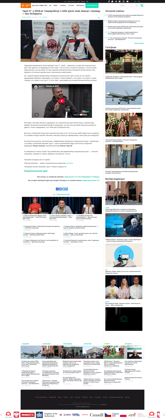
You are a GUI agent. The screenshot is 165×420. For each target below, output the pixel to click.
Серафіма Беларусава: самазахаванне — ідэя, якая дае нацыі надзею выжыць (86, 217)
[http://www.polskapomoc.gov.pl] (143, 415)
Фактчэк (83, 1)
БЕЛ (135, 1)
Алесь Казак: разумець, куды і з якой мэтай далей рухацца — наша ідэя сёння (61, 217)
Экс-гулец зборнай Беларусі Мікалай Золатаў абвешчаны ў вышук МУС (113, 380)
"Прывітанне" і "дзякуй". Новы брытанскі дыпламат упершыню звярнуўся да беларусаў (51, 383)
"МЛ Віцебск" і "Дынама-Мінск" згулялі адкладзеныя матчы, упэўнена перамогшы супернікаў (113, 363)
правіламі (104, 404)
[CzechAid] (103, 415)
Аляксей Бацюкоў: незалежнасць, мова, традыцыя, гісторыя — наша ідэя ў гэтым (81, 241)
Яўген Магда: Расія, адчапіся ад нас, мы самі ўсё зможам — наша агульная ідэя (80, 234)
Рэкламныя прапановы (116, 397)
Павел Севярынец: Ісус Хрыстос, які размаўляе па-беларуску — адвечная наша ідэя (41, 241)
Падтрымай (52, 397)
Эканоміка (67, 344)
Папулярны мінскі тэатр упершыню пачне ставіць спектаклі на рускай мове (91, 362)
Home (50, 5)
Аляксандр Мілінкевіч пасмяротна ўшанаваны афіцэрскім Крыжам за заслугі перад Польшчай (121, 210)
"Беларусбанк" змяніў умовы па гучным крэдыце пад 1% (72, 371)
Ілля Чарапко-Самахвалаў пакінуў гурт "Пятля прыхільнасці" (133, 362)
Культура (88, 344)
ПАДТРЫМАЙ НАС (92, 5)
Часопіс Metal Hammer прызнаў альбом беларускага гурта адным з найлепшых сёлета (92, 372)
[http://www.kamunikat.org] (67, 414)
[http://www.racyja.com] (52, 415)
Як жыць (63, 5)
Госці (65, 1)
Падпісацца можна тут (90, 180)
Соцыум (44, 17)
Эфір (87, 1)
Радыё (60, 397)
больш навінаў (139, 43)
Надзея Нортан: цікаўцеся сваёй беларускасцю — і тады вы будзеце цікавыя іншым (80, 227)
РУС (139, 1)
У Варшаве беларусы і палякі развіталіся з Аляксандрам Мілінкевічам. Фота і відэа (123, 33)
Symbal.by (69, 163)
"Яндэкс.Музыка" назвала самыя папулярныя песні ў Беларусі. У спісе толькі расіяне (92, 381)
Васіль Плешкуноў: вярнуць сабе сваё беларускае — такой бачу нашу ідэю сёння (34, 217)
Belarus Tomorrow (72, 1)
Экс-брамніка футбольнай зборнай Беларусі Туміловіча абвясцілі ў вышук (113, 372)
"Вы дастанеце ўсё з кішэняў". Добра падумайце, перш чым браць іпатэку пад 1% (72, 380)
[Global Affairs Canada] (88, 415)
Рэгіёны (66, 397)
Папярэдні (1, 415)
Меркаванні (80, 5)
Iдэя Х (78, 1)
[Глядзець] (99, 17)
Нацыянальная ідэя (35, 170)
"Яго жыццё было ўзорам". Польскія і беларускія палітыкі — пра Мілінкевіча (125, 38)
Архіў (71, 397)
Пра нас (127, 397)
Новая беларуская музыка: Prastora (133, 378)
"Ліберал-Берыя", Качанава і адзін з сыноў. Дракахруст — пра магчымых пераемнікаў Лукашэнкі (123, 240)
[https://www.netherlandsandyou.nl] (38, 415)
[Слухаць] (108, 301)
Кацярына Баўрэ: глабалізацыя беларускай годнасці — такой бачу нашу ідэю (41, 227)
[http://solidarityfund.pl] (128, 415)
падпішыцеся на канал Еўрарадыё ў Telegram (81, 177)
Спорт (107, 344)
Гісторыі (71, 5)
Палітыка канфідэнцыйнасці (82, 406)
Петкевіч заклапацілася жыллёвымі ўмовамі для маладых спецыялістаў (121, 172)
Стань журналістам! (41, 397)
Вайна (56, 5)
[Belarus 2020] (19, 415)
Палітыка (47, 344)
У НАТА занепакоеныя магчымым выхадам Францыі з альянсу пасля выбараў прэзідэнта (126, 16)
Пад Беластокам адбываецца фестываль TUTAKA (133, 371)
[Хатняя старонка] (39, 5)
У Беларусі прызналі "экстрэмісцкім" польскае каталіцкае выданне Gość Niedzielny (50, 373)
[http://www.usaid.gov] (58, 415)
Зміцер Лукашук (26, 17)
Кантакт (105, 397)
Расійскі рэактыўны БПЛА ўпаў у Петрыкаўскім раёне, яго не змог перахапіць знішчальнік (125, 27)
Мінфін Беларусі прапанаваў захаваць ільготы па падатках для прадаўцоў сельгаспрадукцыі (124, 21)
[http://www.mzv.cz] (76, 415)
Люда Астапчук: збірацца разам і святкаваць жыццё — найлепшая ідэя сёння (39, 234)
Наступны (164, 415)
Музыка (128, 344)
